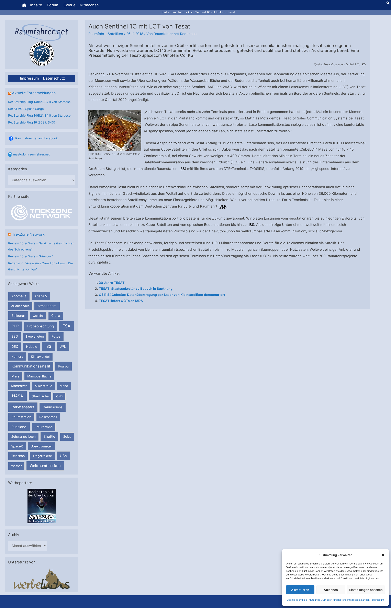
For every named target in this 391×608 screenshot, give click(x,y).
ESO (14, 336)
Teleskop (18, 456)
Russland (18, 427)
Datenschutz (54, 78)
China (55, 316)
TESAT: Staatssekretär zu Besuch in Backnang (135, 289)
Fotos (56, 336)
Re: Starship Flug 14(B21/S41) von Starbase (39, 102)
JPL (63, 346)
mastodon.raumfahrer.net (31, 154)
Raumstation (21, 417)
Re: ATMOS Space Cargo (26, 109)
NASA (17, 396)
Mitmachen (89, 5)
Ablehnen (331, 590)
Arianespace (20, 306)
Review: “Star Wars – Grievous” (30, 256)
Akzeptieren (300, 590)
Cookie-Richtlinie (297, 599)
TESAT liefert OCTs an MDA (121, 301)
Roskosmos (48, 417)
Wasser (16, 466)
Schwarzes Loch (23, 437)
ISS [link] (182, 169)
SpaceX (17, 446)
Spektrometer (41, 446)
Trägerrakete (42, 456)
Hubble (31, 347)
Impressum (378, 599)
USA (63, 456)
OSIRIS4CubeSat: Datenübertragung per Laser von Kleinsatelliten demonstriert (162, 295)
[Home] (24, 5)
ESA (66, 326)
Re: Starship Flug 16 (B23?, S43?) (32, 122)
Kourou (63, 366)
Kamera (17, 356)
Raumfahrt (97, 34)
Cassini (38, 316)
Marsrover (19, 386)
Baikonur (18, 316)
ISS (48, 346)
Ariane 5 (40, 296)
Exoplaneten (35, 336)
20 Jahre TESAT (112, 283)
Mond (64, 386)
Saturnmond (43, 427)
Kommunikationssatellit (31, 366)
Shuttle (49, 436)
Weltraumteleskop (45, 466)
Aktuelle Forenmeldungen (34, 93)
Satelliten (115, 34)
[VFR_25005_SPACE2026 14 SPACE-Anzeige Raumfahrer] (41, 506)
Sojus (67, 437)
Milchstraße (43, 386)
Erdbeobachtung (40, 326)
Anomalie (18, 296)
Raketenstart (23, 407)
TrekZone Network (28, 234)
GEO (14, 346)
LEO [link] (235, 162)
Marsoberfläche (39, 376)
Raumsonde (52, 407)
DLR (15, 326)
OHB (59, 396)
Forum (52, 5)
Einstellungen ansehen (366, 590)
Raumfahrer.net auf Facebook (36, 138)
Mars (15, 376)
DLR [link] (223, 206)
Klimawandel (40, 357)
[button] (383, 555)
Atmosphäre (47, 306)
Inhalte (36, 5)
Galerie (69, 5)
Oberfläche (40, 396)
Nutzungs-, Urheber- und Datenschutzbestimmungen (339, 599)
